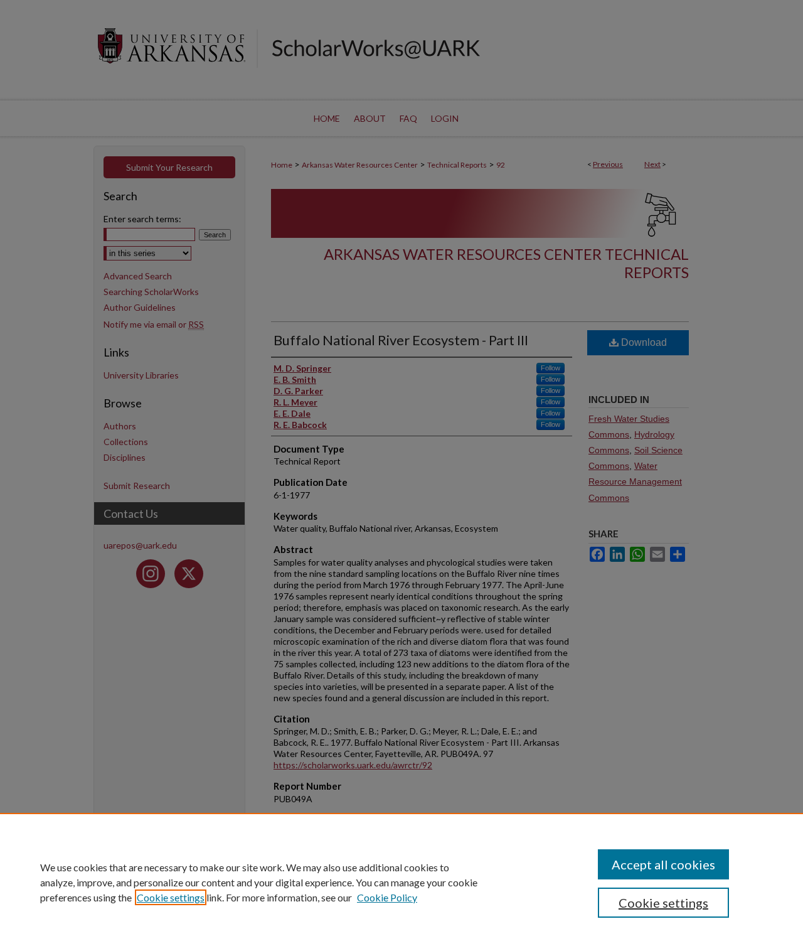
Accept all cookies (663, 864)
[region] (401, 882)
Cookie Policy (387, 897)
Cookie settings (171, 897)
